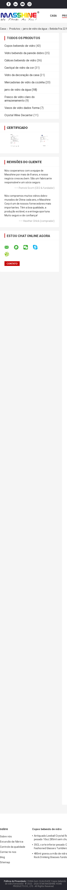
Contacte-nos (8, 852)
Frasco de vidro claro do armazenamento (19, 98)
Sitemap (5, 862)
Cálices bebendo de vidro (20, 60)
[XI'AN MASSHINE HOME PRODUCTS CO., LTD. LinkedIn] (15, 4)
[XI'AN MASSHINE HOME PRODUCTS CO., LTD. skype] (37, 247)
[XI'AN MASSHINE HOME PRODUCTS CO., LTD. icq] (9, 254)
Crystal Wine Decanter (18, 115)
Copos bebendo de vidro (19, 45)
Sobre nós (6, 836)
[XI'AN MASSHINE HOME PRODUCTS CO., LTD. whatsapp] (18, 247)
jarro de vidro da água (35, 28)
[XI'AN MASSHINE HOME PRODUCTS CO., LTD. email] (8, 247)
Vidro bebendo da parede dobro (24, 53)
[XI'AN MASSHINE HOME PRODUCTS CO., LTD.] (19, 15)
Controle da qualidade (12, 846)
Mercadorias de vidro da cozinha (24, 82)
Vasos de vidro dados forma (21, 108)
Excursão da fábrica (11, 841)
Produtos (14, 28)
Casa (53, 15)
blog (2, 857)
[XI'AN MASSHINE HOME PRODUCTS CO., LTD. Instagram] (29, 4)
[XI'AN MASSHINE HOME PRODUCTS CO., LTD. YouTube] (22, 4)
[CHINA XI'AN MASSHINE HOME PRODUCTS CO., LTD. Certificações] (14, 140)
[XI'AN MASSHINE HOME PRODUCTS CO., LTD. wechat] (27, 247)
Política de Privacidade (15, 881)
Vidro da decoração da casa (21, 75)
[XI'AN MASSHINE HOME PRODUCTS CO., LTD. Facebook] (8, 4)
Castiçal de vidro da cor (19, 67)
